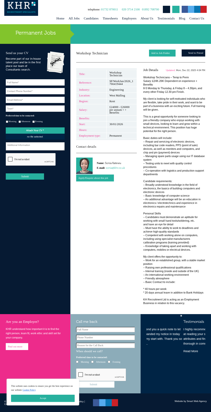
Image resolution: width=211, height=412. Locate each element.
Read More (153, 351)
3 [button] (190, 316)
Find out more (15, 346)
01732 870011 (109, 9)
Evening (39, 121)
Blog (182, 18)
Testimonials (166, 18)
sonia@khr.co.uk (115, 167)
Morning (12, 121)
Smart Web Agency (197, 401)
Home (60, 18)
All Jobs (74, 18)
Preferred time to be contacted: (20, 115)
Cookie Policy (29, 390)
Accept (43, 398)
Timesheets (110, 18)
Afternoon (25, 121)
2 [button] (181, 316)
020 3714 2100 (131, 9)
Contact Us (196, 18)
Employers (129, 18)
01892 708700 (150, 9)
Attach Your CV (35, 130)
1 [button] (172, 316)
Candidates (91, 18)
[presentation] (31, 159)
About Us (147, 18)
